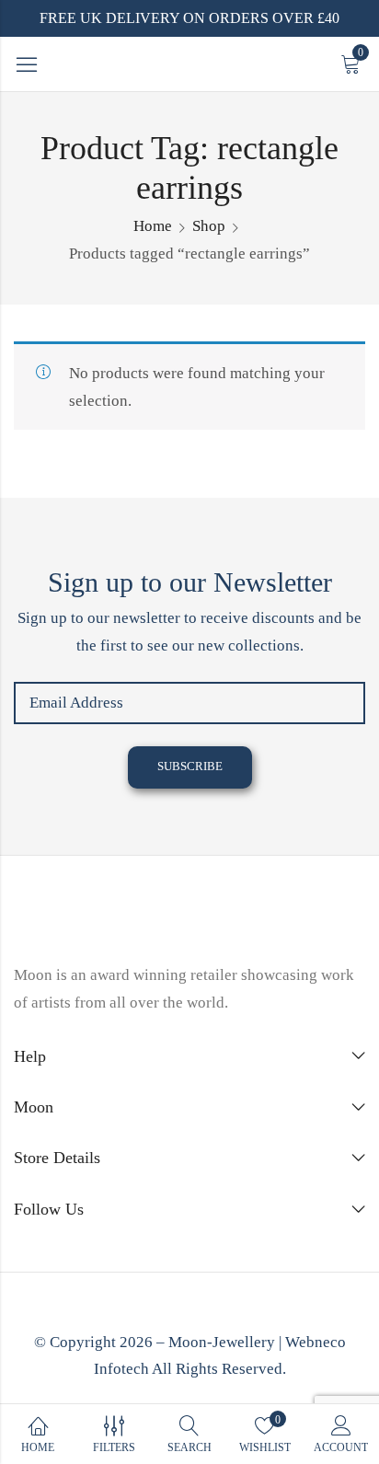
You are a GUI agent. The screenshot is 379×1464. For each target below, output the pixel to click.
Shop (208, 226)
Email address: (189, 703)
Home (152, 226)
